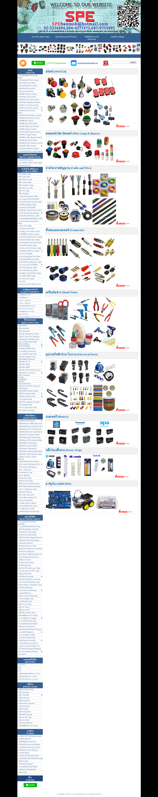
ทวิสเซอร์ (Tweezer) (25, 492)
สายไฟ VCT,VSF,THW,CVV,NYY (30, 284)
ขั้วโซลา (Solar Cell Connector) (29, 336)
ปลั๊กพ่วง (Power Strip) (26, 689)
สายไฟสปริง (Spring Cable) (28, 245)
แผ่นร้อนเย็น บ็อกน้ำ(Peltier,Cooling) (31, 758)
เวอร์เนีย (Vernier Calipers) (27, 503)
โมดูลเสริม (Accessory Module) (29, 744)
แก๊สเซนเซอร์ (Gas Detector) (28, 750)
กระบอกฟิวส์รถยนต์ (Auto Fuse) (29, 526)
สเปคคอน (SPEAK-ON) (27, 348)
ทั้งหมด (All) (23, 772)
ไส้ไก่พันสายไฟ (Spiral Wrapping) (30, 649)
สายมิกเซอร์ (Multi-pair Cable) (29, 259)
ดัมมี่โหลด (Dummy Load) (27, 546)
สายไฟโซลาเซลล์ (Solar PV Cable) (30, 237)
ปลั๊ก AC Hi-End (24, 607)
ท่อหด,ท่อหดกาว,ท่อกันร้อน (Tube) (30, 585)
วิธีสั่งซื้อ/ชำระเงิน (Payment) (92, 38)
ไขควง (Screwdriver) (26, 500)
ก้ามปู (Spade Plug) (25, 399)
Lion (20, 669)
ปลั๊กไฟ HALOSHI (25, 712)
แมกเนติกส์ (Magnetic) (26, 632)
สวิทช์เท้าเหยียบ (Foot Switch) (29, 126)
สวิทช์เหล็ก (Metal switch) (27, 146)
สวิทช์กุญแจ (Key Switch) (27, 97)
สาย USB (22, 281)
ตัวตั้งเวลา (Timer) (25, 560)
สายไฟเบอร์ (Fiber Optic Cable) (29, 240)
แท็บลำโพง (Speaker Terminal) (29, 402)
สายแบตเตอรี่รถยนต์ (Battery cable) (30, 218)
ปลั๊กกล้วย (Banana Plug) (27, 394)
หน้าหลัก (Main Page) (41, 37)
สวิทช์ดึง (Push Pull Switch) (28, 123)
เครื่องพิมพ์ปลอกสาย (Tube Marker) (30, 432)
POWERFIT (23, 379)
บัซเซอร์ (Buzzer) (24, 165)
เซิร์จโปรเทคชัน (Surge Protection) (30, 537)
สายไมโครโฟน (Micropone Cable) (30, 262)
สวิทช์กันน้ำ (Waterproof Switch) (29, 102)
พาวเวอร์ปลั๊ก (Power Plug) (27, 354)
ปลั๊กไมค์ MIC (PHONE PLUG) (29, 339)
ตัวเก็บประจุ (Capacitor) (26, 551)
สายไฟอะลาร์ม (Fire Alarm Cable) (30, 248)
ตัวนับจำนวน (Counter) (26, 562)
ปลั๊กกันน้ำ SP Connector (27, 373)
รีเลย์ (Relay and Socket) (27, 640)
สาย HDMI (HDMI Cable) (27, 276)
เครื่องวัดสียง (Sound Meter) (28, 443)
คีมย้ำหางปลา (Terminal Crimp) (29, 484)
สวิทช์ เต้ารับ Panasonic (27, 703)
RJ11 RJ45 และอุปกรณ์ (26, 410)
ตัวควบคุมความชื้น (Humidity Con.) (30, 554)
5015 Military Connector (27, 359)
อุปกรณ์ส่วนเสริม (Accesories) (29, 148)
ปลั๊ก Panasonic (24, 692)
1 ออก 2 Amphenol (25, 303)
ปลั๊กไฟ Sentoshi (24, 701)
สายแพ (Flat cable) (25, 226)
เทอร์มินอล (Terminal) (26, 576)
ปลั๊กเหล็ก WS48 (24, 367)
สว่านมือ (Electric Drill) (26, 509)
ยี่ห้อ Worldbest (24, 193)
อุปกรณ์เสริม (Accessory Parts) (29, 747)
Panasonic (22, 664)
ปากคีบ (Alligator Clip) (26, 599)
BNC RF (22, 381)
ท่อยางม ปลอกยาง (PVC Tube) (29, 571)
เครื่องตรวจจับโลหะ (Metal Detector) (26, 458)
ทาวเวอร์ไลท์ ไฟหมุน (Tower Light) (30, 163)
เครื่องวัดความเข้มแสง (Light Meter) (30, 451)
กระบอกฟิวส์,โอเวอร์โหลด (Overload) (26, 523)
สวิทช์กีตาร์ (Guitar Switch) (28, 94)
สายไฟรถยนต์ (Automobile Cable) (30, 242)
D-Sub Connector (24, 383)
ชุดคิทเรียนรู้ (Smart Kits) (27, 742)
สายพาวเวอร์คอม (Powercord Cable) (27, 222)
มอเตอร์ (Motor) (24, 753)
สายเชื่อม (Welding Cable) (27, 205)
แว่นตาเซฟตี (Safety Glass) (28, 506)
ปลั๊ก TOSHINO (24, 695)
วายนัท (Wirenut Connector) (28, 643)
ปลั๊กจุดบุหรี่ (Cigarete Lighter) (28, 391)
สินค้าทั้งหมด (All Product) (66, 37)
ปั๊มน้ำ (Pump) (23, 761)
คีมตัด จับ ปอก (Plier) (26, 481)
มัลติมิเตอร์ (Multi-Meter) (27, 421)
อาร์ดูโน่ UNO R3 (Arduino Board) (30, 736)
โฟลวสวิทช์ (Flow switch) (27, 83)
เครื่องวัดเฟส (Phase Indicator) (29, 461)
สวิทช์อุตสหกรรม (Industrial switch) (30, 143)
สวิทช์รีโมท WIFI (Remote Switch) (30, 137)
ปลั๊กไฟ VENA (23, 709)
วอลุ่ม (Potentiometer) (26, 91)
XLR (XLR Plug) (24, 346)
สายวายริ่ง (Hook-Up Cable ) (28, 270)
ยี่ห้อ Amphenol (24, 328)
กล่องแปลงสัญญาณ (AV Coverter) (29, 317)
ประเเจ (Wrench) (24, 475)
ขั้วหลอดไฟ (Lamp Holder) (27, 532)
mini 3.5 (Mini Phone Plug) (28, 342)
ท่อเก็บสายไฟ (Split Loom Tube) (29, 568)
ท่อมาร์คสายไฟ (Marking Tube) (29, 582)
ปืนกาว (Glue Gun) (25, 470)
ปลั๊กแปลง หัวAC (24, 610)
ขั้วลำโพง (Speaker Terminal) (28, 529)
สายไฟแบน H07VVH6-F (27, 229)
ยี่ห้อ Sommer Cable (25, 180)
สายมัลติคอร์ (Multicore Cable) (29, 251)
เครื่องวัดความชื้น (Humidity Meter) (30, 440)
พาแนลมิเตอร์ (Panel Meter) (28, 624)
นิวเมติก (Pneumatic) (26, 587)
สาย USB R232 (24, 314)
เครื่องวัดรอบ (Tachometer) (28, 448)
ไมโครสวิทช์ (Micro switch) (28, 86)
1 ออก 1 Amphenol (25, 300)
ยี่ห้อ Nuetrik (23, 325)
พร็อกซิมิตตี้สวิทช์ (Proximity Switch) (27, 77)
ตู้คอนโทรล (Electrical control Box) (30, 549)
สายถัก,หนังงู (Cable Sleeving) (29, 213)
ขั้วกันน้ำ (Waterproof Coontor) (29, 334)
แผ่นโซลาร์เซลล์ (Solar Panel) (29, 755)
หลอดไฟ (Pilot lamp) (26, 160)
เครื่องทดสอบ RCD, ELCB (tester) (30, 429)
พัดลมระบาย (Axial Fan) (27, 626)
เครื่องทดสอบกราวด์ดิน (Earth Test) (30, 423)
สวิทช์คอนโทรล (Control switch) (26, 112)
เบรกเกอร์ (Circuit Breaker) (28, 590)
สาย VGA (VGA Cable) (26, 279)
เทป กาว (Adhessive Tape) (28, 489)
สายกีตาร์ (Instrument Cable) (28, 196)
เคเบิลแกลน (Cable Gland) (27, 535)
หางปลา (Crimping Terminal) (28, 651)
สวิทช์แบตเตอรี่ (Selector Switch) (30, 132)
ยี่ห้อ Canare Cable (25, 182)
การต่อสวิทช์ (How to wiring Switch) (30, 151)
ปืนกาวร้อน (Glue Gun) (26, 495)
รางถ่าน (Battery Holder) (27, 635)
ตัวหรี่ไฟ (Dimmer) (25, 565)
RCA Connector (24, 344)
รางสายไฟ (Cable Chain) (27, 638)
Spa (20, 666)
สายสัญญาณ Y (24, 297)
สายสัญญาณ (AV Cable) (26, 311)
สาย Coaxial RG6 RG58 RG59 (29, 199)
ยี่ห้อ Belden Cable (25, 174)
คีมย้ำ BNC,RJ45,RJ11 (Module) (29, 486)
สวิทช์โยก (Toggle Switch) (27, 135)
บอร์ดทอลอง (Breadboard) (27, 769)
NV (20, 671)
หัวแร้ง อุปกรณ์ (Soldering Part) (29, 464)
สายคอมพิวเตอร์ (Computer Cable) (30, 202)
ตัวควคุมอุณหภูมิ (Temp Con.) (29, 557)
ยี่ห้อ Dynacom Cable (26, 188)
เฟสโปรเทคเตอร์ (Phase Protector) (30, 629)
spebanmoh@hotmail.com (87, 63)
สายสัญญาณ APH (24, 295)
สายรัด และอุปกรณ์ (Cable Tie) (29, 646)
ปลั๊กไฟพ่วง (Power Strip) (27, 612)
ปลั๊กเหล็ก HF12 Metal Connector (30, 370)
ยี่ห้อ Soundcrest (24, 331)
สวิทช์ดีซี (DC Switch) (26, 121)
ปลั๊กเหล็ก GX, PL (25, 362)
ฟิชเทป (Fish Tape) (25, 478)
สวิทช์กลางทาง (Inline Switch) (29, 105)
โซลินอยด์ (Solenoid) (26, 543)
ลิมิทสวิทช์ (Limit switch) (27, 88)
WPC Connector (24, 375)
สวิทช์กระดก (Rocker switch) (28, 108)
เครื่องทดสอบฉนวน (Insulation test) (30, 426)
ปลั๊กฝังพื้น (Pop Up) (25, 714)
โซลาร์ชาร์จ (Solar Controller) (28, 679)
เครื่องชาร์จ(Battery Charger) (28, 676)
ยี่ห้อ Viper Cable (24, 177)
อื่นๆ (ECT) (22, 654)
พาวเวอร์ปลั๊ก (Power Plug (27, 621)
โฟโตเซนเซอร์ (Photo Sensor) (29, 80)
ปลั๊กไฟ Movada (24, 698)
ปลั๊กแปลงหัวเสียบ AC (26, 723)
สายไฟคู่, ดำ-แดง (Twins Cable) (29, 231)
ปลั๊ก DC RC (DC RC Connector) (29, 386)
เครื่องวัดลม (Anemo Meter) (28, 446)
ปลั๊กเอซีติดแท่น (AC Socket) (28, 615)
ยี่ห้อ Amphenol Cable (26, 185)
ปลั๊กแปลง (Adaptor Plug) (27, 357)
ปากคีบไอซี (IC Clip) (25, 472)
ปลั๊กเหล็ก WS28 (24, 364)
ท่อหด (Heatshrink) (25, 574)
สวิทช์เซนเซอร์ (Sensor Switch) (29, 118)
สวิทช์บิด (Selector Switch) (28, 129)
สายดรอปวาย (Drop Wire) (27, 207)
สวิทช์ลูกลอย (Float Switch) (28, 140)
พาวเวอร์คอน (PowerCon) (27, 351)
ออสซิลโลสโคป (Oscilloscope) (29, 511)
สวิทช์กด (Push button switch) (29, 99)
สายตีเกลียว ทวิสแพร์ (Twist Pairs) (30, 210)
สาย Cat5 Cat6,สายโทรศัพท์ (28, 265)
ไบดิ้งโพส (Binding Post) (27, 396)
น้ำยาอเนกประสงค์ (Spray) (27, 467)
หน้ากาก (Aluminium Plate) (28, 407)
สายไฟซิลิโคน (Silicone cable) (29, 234)
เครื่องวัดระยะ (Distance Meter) (29, 435)
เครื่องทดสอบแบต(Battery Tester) (29, 673)
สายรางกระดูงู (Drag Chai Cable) (29, 256)
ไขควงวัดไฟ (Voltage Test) (28, 497)
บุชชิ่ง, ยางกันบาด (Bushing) (28, 596)
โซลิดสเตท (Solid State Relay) (29, 540)
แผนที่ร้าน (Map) (117, 37)
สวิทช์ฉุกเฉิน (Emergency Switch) (30, 115)
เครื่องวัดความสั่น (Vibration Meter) (30, 454)
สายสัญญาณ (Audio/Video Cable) (30, 273)
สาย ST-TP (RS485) (25, 254)
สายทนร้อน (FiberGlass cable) (29, 216)
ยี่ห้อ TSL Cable (24, 191)
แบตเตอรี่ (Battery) (25, 593)
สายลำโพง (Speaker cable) (28, 267)
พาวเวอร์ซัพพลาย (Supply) (27, 618)
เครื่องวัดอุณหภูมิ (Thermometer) (29, 437)
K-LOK (21, 377)
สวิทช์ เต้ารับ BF (24, 706)
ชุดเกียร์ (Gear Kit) (25, 739)
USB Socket (23, 388)
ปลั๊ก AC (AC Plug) (25, 604)
